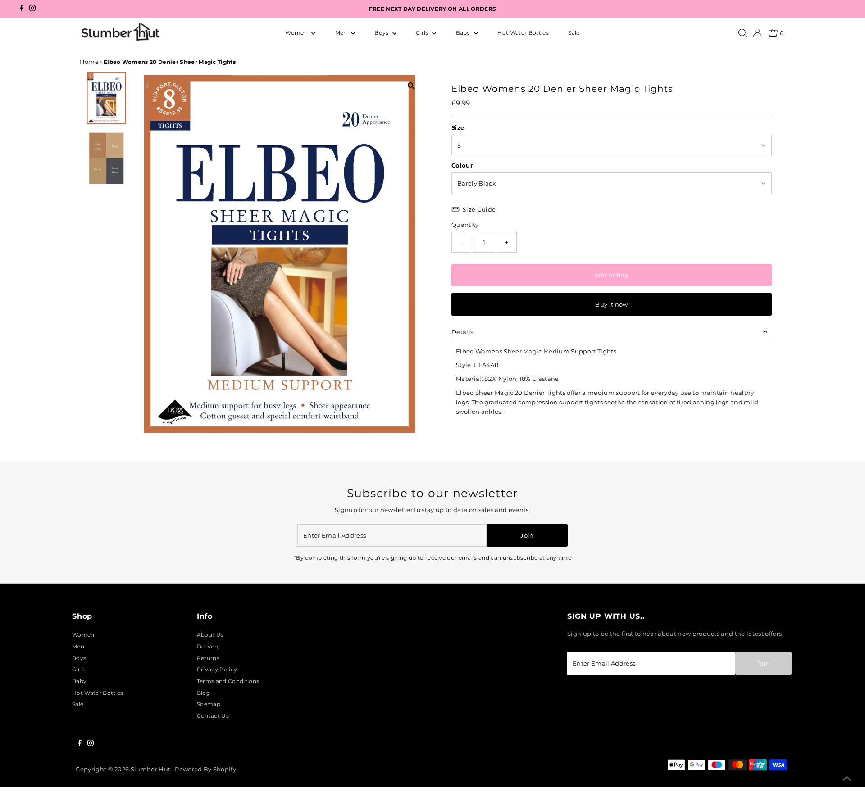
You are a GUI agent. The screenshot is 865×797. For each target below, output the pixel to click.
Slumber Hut (151, 769)
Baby (464, 32)
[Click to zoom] (411, 86)
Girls (423, 32)
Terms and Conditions (228, 681)
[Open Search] (742, 33)
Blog (203, 692)
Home (89, 61)
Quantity (465, 224)
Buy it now (611, 304)
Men (342, 32)
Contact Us (213, 715)
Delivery (208, 646)
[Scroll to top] (847, 779)
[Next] (170, 86)
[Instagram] (32, 9)
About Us (210, 634)
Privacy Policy (217, 669)
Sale (573, 32)
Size (457, 127)
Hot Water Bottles (522, 32)
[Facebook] (22, 9)
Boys (382, 32)
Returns (208, 658)
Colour (462, 165)
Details (462, 331)
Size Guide (479, 209)
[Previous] (148, 86)
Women (297, 32)
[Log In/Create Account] (757, 33)
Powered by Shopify (205, 769)
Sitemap (208, 704)
